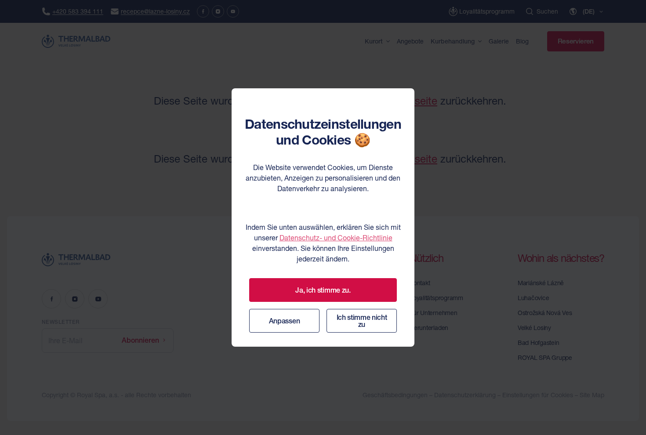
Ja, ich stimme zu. (322, 290)
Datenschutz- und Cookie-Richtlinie (335, 237)
